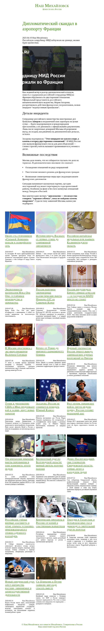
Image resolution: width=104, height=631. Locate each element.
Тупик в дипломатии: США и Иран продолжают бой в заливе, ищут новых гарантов (20, 408)
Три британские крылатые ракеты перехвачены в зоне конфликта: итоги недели (19, 463)
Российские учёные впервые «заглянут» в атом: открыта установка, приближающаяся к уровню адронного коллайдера (19, 528)
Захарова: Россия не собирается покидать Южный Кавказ (47, 407)
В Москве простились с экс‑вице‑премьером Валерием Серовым (18, 351)
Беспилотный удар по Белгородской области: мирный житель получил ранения (49, 463)
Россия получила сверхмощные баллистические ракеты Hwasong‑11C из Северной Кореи (49, 296)
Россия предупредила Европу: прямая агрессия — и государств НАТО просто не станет (81, 294)
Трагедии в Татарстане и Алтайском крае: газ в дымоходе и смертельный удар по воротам (81, 524)
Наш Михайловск (52, 5)
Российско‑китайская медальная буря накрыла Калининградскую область (80, 240)
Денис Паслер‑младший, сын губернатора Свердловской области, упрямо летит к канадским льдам (81, 465)
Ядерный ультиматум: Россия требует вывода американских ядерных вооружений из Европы (80, 353)
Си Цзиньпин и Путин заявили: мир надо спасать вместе (49, 585)
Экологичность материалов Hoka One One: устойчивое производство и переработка (17, 296)
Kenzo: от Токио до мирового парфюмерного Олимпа (50, 351)
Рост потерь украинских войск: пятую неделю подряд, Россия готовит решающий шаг (80, 408)
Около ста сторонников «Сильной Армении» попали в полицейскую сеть (18, 240)
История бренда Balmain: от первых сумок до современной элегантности (50, 240)
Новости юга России (52, 9)
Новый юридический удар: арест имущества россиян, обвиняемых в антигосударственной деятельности (20, 588)
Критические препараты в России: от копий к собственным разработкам (50, 523)
